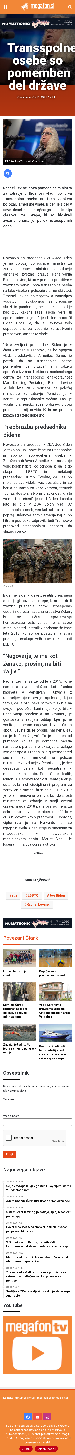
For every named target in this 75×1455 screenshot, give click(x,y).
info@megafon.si (24, 1397)
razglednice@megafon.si (52, 1397)
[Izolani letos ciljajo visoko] (19, 958)
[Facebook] (8, 173)
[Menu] (5, 8)
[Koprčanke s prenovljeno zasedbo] (55, 958)
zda (14, 895)
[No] (70, 1438)
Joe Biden (57, 895)
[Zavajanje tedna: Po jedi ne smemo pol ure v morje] (19, 1032)
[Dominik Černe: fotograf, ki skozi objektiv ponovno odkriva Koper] (19, 991)
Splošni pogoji (46, 1448)
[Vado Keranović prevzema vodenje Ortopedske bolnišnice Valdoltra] (55, 991)
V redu (26, 1448)
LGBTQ (33, 895)
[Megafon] (37, 7)
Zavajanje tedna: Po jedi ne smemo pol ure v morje (19, 1048)
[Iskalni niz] (70, 8)
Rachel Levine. (38, 904)
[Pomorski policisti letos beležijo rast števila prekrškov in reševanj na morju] (55, 1033)
